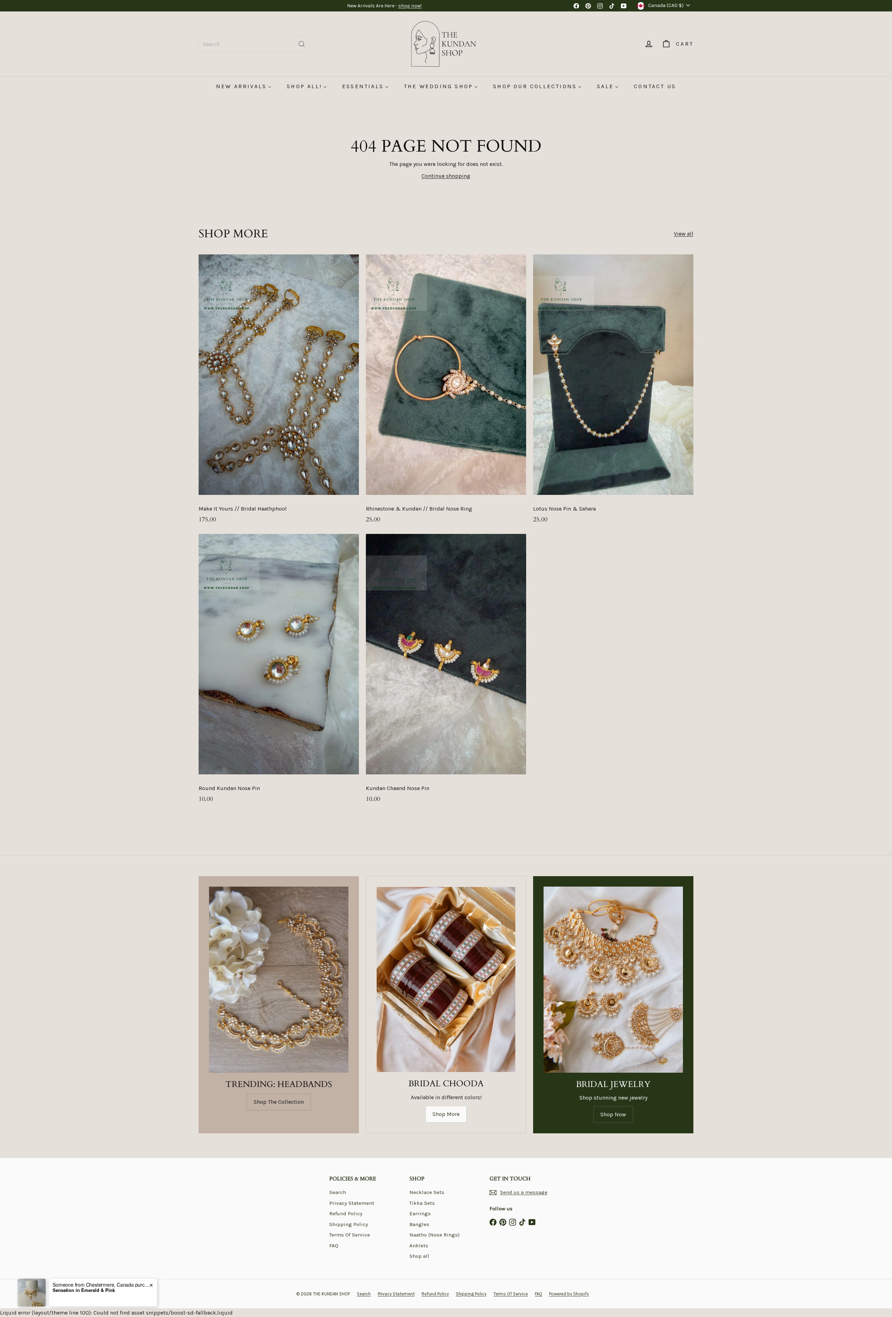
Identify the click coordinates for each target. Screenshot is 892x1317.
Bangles (419, 1224)
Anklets (418, 1245)
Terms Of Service (349, 1235)
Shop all (419, 1256)
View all (683, 233)
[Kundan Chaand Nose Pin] (446, 672)
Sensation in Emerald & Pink (84, 1290)
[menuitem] (243, 86)
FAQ (333, 1245)
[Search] (301, 44)
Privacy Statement (351, 1203)
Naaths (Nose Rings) (434, 1235)
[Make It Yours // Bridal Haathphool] (279, 392)
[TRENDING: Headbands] (278, 979)
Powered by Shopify (569, 1293)
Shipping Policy (348, 1224)
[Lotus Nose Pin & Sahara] (613, 392)
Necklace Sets (426, 1192)
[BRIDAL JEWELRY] (613, 979)
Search (337, 1192)
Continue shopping (446, 176)
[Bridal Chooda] (446, 979)
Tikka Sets (422, 1203)
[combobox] (254, 44)
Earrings (420, 1213)
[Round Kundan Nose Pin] (279, 672)
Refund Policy (345, 1213)
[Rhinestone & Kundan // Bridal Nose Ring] (446, 392)
